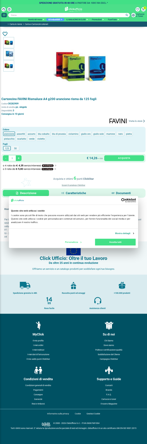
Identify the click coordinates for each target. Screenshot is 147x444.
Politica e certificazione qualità (108, 350)
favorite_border (5, 34)
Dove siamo (109, 345)
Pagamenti (38, 390)
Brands (109, 390)
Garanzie (38, 399)
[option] (73, 2)
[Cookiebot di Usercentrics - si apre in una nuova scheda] (123, 200)
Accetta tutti (115, 242)
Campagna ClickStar (109, 359)
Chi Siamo (108, 340)
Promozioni (97, 19)
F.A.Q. (109, 394)
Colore (6, 129)
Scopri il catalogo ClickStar (73, 185)
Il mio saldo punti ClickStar (38, 359)
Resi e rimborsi (38, 404)
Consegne (38, 394)
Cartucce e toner (108, 399)
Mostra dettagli (122, 233)
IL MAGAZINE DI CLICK (76, 19)
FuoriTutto (112, 19)
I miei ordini (38, 345)
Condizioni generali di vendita (38, 385)
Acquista (124, 158)
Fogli (5, 144)
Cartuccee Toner (140, 15)
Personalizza (71, 242)
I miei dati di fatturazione (38, 354)
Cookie (78, 414)
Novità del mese (35, 19)
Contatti (109, 385)
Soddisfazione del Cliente (109, 354)
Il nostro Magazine (109, 404)
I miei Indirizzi (38, 350)
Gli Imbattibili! (54, 19)
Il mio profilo (38, 340)
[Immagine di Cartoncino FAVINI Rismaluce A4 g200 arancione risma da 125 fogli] (8, 42)
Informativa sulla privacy (58, 414)
